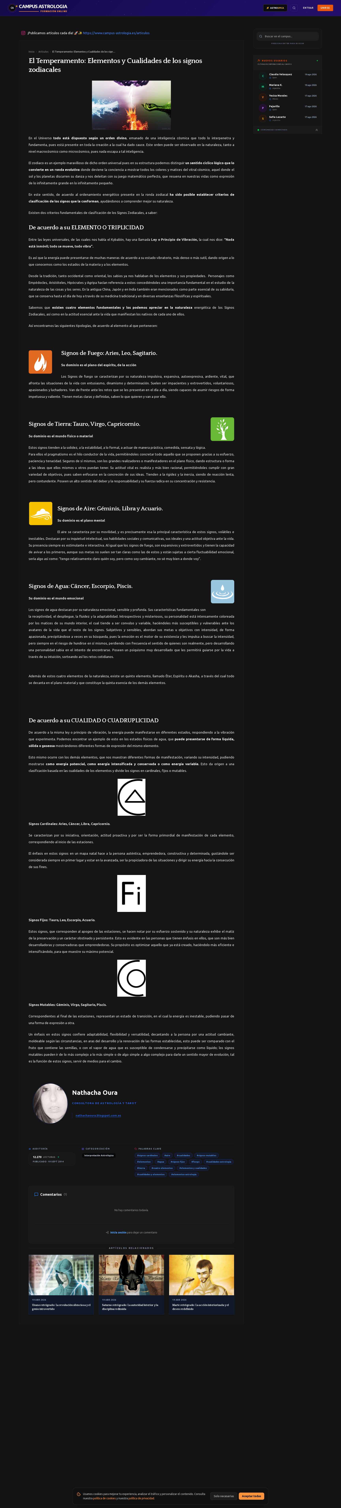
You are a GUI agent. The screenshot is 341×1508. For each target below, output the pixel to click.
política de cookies (104, 1498)
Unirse (325, 8)
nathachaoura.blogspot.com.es (98, 1115)
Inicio (32, 51)
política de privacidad (141, 1498)
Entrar (308, 8)
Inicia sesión (118, 1232)
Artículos (43, 51)
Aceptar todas (251, 1496)
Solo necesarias (224, 1496)
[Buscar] (294, 7)
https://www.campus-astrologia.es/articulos (116, 33)
